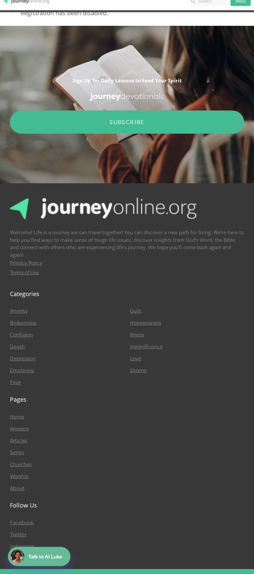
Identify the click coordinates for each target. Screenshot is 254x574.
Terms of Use (24, 272)
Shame (138, 370)
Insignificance (146, 346)
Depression (23, 358)
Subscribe (127, 122)
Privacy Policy (26, 263)
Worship (19, 476)
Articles (18, 440)
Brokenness (23, 323)
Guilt (135, 311)
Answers (19, 428)
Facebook (22, 522)
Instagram (22, 546)
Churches (20, 464)
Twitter (18, 534)
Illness (137, 334)
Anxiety (19, 311)
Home (17, 417)
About (17, 488)
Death (17, 346)
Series (17, 452)
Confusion (21, 334)
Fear (15, 382)
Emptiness (22, 370)
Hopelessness (145, 323)
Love (135, 358)
